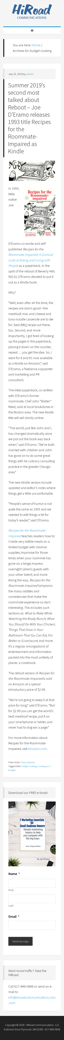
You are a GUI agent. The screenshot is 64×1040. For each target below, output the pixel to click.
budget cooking (29, 766)
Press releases (28, 762)
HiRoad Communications (32, 12)
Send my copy (20, 941)
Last (11, 905)
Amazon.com (37, 749)
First (11, 890)
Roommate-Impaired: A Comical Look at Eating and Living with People (30, 260)
